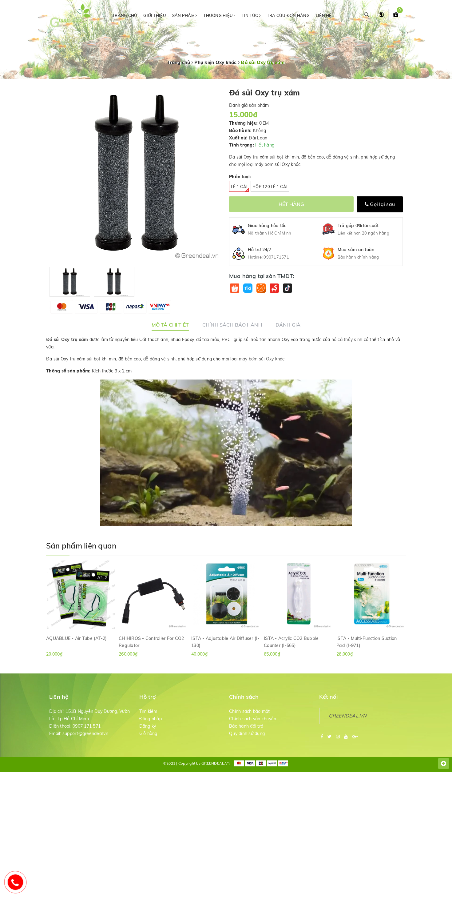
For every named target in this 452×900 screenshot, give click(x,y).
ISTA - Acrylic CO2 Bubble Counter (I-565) (291, 642)
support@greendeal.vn (85, 733)
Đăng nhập (150, 718)
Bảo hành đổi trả (246, 726)
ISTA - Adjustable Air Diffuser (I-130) (225, 642)
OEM (264, 123)
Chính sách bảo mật (249, 711)
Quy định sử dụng (247, 733)
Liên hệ (324, 15)
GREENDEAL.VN (348, 716)
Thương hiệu (218, 15)
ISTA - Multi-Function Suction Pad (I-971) (366, 642)
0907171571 (276, 257)
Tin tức (250, 15)
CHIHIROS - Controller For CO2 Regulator (151, 642)
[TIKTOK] (287, 288)
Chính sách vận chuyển (252, 718)
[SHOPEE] (234, 288)
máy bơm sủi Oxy (256, 359)
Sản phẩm (184, 15)
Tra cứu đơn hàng (288, 15)
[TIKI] (247, 288)
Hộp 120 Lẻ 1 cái (269, 186)
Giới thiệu (154, 15)
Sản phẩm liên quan (81, 545)
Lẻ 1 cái (239, 186)
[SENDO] (274, 288)
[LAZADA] (261, 288)
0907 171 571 (87, 726)
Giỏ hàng (148, 733)
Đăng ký (147, 726)
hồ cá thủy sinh (347, 339)
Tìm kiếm (148, 711)
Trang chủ (124, 15)
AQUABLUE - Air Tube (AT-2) (76, 638)
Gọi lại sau (382, 204)
